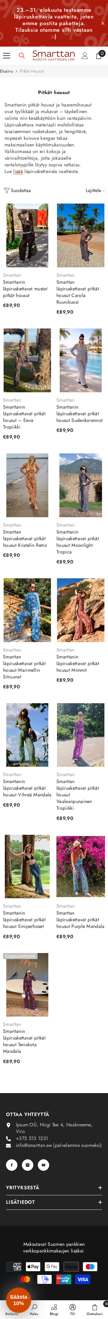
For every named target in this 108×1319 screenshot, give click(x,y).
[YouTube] (43, 1165)
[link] (34, 1309)
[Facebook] (11, 1165)
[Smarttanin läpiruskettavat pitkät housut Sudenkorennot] (80, 360)
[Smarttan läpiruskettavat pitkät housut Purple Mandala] (80, 867)
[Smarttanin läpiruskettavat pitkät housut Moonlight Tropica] (80, 485)
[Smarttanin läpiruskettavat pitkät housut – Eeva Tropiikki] (27, 360)
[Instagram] (27, 1165)
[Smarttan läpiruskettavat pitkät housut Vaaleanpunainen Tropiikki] (80, 735)
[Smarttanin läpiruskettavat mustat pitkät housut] (27, 235)
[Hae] (22, 55)
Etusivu (6, 71)
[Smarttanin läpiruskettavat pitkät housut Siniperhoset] (27, 867)
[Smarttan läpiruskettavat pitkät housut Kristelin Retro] (27, 485)
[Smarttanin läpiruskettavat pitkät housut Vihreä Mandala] (27, 735)
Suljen (102, 23)
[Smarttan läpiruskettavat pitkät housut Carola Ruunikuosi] (80, 235)
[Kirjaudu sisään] (85, 55)
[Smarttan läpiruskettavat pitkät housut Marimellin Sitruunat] (27, 610)
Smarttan (12, 275)
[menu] (6, 55)
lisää (18, 171)
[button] (18, 1300)
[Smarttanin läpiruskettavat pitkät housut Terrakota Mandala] (27, 985)
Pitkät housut (32, 71)
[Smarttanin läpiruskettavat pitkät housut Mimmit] (80, 610)
